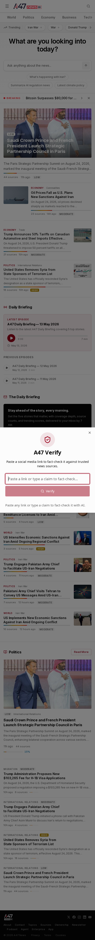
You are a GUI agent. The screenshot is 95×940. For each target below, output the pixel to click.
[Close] (89, 432)
